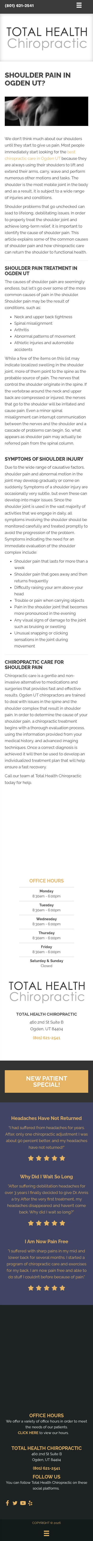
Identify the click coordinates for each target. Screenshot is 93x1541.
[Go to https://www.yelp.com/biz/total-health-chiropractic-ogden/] (30, 1503)
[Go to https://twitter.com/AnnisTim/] (15, 1503)
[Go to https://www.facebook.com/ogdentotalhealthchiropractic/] (7, 1503)
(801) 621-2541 (19, 5)
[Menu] (46, 1533)
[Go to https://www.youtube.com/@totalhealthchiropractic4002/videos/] (22, 1503)
